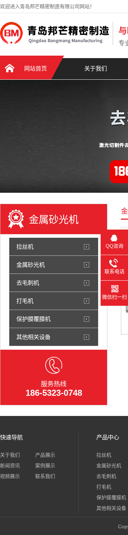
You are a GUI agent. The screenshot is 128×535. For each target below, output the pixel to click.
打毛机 (24, 301)
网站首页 (35, 69)
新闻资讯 (10, 465)
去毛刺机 (27, 283)
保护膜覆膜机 (33, 319)
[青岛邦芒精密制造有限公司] (54, 43)
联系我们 (45, 476)
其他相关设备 (33, 337)
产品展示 (45, 455)
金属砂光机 (30, 264)
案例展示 (45, 465)
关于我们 (95, 69)
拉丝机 (24, 246)
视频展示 (10, 476)
